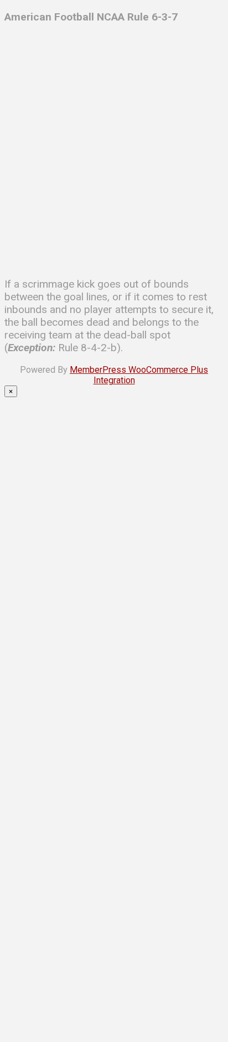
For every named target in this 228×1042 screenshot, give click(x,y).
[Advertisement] (114, 148)
